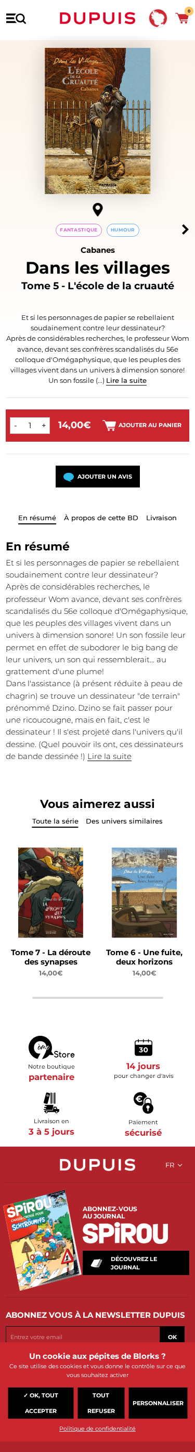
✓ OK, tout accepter (40, 1403)
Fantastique (78, 230)
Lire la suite (126, 380)
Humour (123, 230)
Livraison (161, 517)
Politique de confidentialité (97, 1428)
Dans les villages (97, 268)
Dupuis (98, 18)
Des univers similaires (124, 821)
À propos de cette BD (101, 517)
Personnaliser (158, 1403)
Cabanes (98, 250)
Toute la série (55, 821)
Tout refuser (101, 1403)
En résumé (37, 517)
